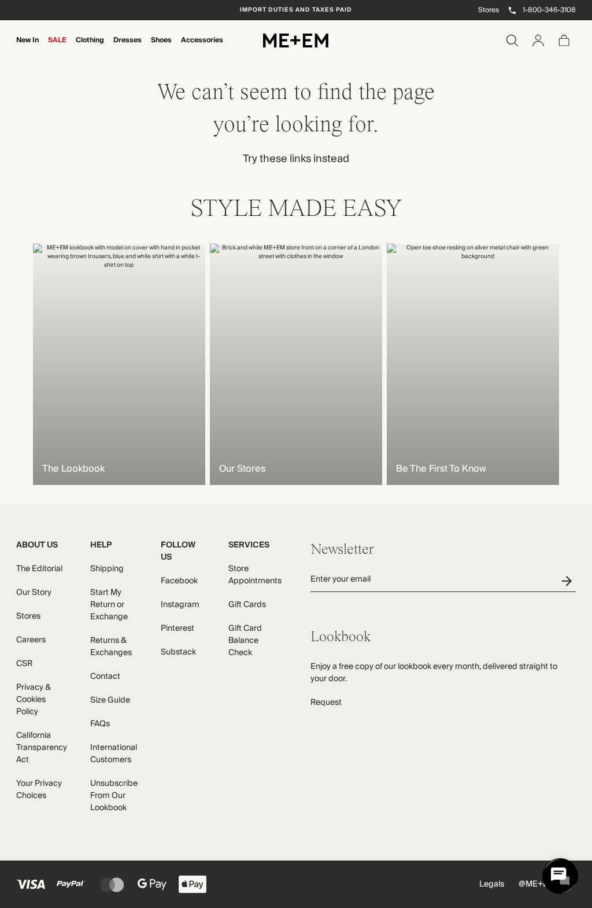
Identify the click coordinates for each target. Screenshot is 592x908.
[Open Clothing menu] (90, 48)
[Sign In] (538, 40)
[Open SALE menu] (57, 48)
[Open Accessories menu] (202, 48)
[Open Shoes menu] (161, 48)
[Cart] (564, 40)
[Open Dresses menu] (127, 48)
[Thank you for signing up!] (568, 581)
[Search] (512, 40)
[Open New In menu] (27, 48)
